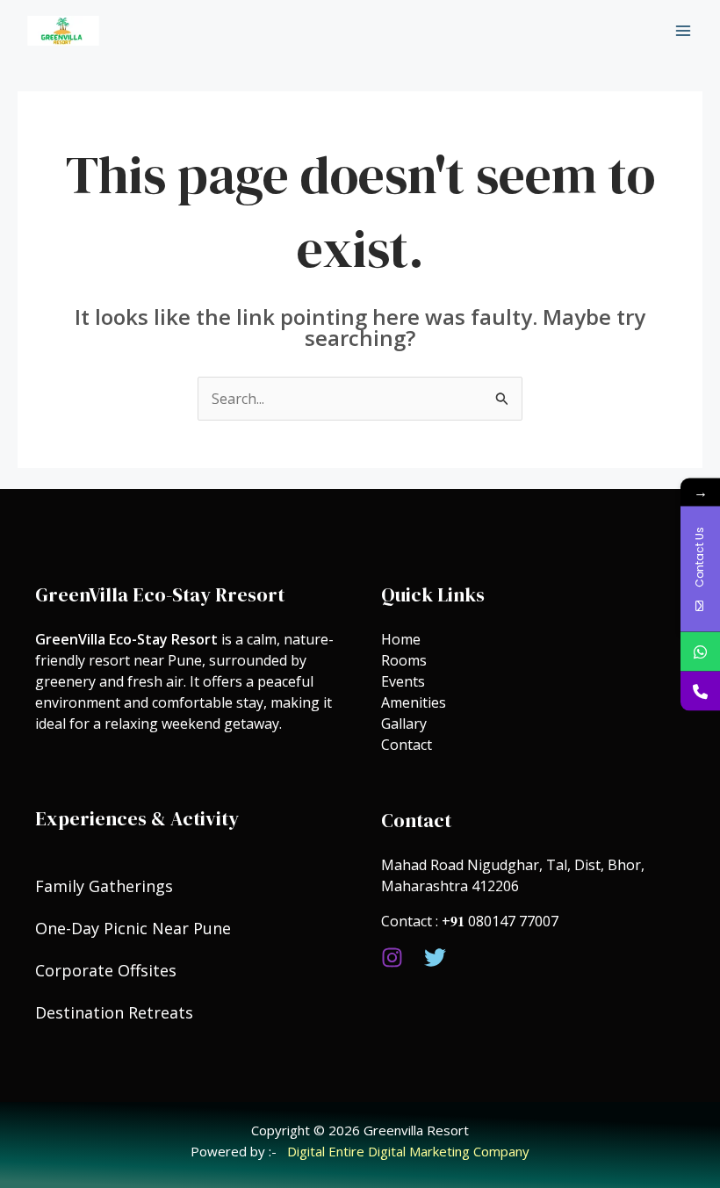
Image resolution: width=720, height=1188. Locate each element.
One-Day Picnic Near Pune (133, 928)
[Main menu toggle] (683, 30)
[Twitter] (435, 957)
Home (401, 639)
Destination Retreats (114, 1012)
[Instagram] (392, 957)
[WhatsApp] (700, 651)
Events (404, 681)
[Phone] (700, 690)
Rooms (404, 660)
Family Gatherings (104, 885)
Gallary (404, 723)
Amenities (413, 702)
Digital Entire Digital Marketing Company (408, 1151)
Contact (406, 744)
